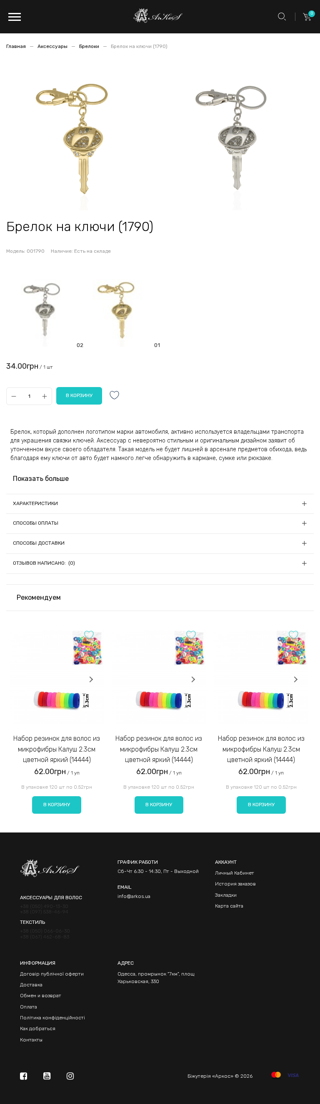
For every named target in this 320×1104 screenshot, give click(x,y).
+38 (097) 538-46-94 (44, 912)
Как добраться (37, 1028)
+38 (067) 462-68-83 (44, 937)
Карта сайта (229, 906)
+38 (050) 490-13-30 (44, 906)
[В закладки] (115, 396)
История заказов (235, 884)
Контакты (31, 1040)
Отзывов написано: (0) (44, 563)
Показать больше (41, 479)
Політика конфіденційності (52, 1018)
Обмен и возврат (40, 995)
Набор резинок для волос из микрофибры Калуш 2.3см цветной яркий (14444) (56, 749)
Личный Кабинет (234, 873)
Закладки (226, 895)
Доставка (31, 985)
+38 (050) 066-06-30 (45, 931)
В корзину (56, 804)
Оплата (28, 1007)
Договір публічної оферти (52, 974)
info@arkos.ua (134, 896)
